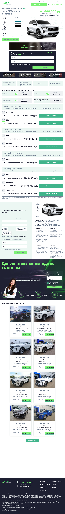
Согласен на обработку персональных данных (21, 64)
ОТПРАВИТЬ (54, 286)
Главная (4, 8)
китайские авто (57, 481)
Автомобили (12, 8)
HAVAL (20, 8)
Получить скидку (21, 252)
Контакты (60, 2)
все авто (42, 481)
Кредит (54, 484)
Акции (50, 2)
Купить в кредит (51, 115)
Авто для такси (45, 484)
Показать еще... (32, 440)
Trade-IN (41, 2)
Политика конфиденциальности (10, 505)
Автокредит (31, 2)
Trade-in (42, 487)
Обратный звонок (39, 4)
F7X (24, 8)
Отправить (43, 67)
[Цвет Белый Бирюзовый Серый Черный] (14, 225)
